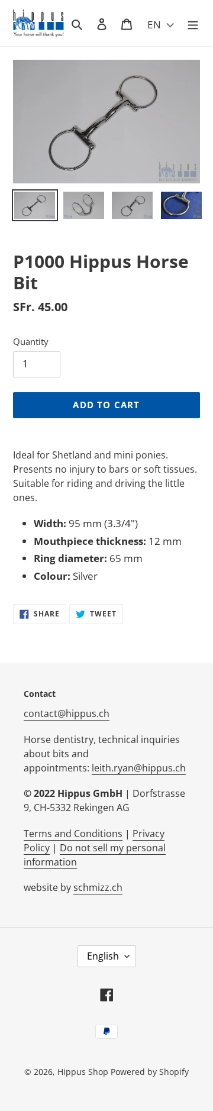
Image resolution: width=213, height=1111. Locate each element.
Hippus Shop (82, 1071)
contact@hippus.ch (66, 713)
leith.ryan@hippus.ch (139, 767)
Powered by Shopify (150, 1071)
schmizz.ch (97, 887)
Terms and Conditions (73, 833)
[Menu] (192, 23)
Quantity (31, 341)
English (103, 956)
